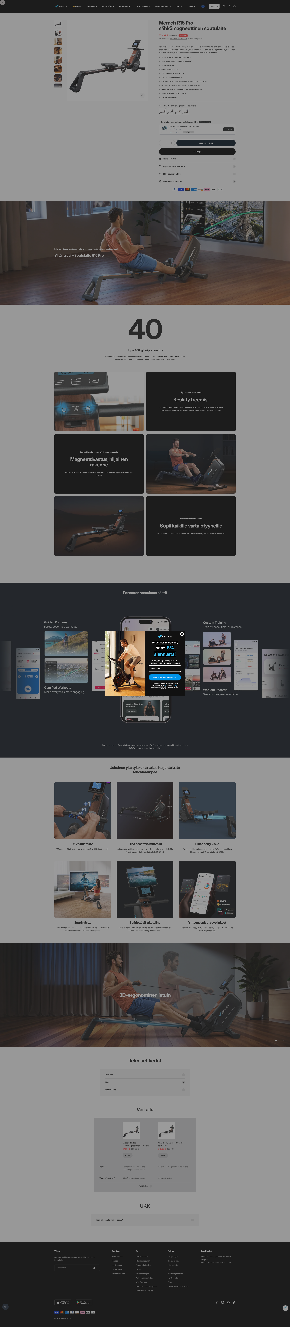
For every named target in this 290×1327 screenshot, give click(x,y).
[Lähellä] (182, 634)
